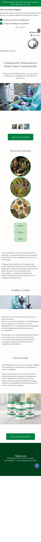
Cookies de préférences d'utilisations (16, 20)
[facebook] (37, 467)
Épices (20, 239)
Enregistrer (21, 27)
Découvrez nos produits (20, 137)
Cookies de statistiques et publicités (16, 23)
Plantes (20, 232)
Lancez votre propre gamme (20, 437)
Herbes (20, 226)
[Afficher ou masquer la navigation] (38, 30)
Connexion (36, 35)
